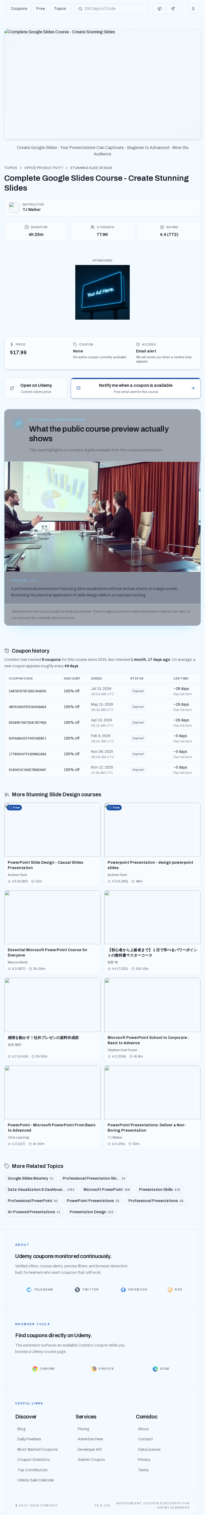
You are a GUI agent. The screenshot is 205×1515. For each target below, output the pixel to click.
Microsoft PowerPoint (107, 1190)
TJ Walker (32, 210)
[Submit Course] (172, 8)
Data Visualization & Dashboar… (41, 1190)
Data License (149, 1450)
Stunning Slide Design (91, 168)
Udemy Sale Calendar (35, 1480)
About (143, 1429)
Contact (145, 1439)
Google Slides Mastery (31, 1178)
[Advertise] (159, 8)
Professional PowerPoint (33, 1201)
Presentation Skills (159, 1190)
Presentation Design (91, 1212)
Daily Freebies (29, 1439)
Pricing (83, 1429)
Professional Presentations (155, 1201)
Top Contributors (32, 1470)
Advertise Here (90, 1439)
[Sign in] (193, 8)
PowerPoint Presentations (93, 1201)
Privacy (144, 1460)
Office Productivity (43, 168)
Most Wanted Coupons (37, 1450)
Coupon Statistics (33, 1460)
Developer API (90, 1450)
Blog (21, 1429)
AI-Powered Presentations (34, 1212)
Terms (143, 1470)
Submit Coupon (91, 1460)
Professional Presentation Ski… (94, 1178)
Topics (10, 168)
